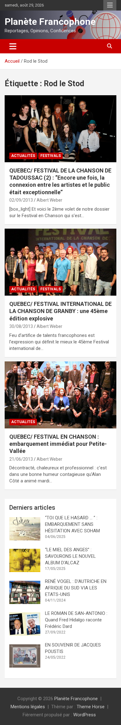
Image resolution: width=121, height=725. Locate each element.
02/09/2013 (21, 200)
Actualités (23, 156)
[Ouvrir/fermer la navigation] (13, 46)
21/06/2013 (21, 459)
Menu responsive (109, 5)
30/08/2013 (21, 326)
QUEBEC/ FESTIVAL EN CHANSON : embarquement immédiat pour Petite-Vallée (58, 443)
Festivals (50, 156)
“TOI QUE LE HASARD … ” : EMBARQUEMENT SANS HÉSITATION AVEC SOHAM (72, 524)
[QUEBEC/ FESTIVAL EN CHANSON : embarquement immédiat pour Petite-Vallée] (60, 394)
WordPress (84, 715)
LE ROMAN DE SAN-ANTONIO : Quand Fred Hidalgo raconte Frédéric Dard (77, 620)
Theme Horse (91, 706)
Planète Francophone (50, 21)
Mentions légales (28, 706)
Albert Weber (49, 200)
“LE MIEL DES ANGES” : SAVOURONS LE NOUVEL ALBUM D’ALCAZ (70, 556)
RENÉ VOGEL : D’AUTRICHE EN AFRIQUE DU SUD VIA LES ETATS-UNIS (75, 588)
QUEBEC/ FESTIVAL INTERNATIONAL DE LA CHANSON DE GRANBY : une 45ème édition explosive (60, 311)
